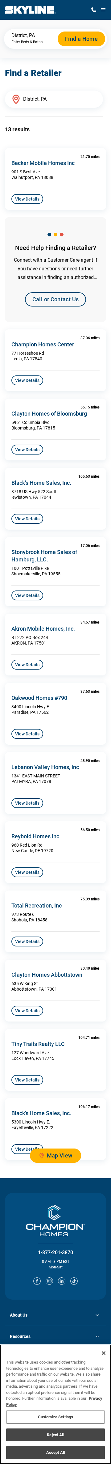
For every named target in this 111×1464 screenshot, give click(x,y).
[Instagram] (49, 1281)
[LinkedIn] (61, 1281)
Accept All (55, 1452)
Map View (59, 1155)
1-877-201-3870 (55, 1252)
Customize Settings (55, 1417)
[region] (55, 1404)
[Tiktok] (74, 1281)
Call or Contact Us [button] (55, 299)
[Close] (103, 1353)
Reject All (55, 1434)
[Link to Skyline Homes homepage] (30, 10)
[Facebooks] (37, 1281)
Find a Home (81, 39)
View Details (27, 199)
